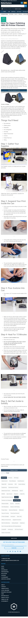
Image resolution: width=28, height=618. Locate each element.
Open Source (9, 493)
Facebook (7, 551)
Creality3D (4, 529)
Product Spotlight (5, 516)
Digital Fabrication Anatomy (7, 497)
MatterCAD (4, 484)
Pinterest (18, 551)
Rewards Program (6, 592)
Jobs (2, 593)
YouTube (20, 551)
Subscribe (14, 548)
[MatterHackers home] (6, 3)
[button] (14, 9)
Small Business (21, 480)
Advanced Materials (13, 510)
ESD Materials (15, 490)
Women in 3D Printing (14, 506)
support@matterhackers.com (10, 560)
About (3, 584)
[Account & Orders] (22, 3)
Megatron (16, 493)
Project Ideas (4, 510)
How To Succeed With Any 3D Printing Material (11, 526)
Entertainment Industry (13, 487)
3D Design (16, 477)
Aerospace (13, 516)
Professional (5, 571)
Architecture (10, 529)
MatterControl (4, 480)
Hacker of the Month (6, 532)
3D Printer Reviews (19, 529)
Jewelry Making (21, 484)
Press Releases (12, 480)
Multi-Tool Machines (6, 522)
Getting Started (15, 522)
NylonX (21, 490)
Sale (9, 11)
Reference (20, 14)
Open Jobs (19, 516)
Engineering (4, 487)
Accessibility (4, 601)
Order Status (5, 588)
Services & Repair (5, 579)
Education (17, 503)
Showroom (4, 570)
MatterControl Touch (6, 490)
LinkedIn (15, 551)
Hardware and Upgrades (7, 500)
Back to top (14, 538)
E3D (16, 484)
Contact (3, 586)
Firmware (10, 477)
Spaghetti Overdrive (17, 519)
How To (16, 14)
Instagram (13, 551)
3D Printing (11, 14)
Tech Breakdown (5, 506)
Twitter (10, 551)
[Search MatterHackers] (25, 6)
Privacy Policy (5, 597)
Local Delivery (5, 590)
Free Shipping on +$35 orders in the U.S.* (9, 0)
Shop (2, 566)
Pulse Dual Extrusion (15, 513)
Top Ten (12, 503)
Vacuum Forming (5, 513)
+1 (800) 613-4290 (5, 558)
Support (3, 575)
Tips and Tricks (17, 500)
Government (4, 577)
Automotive (10, 484)
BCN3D (3, 493)
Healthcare (22, 522)
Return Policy (5, 595)
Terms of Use (4, 599)
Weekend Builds (5, 503)
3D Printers (19, 11)
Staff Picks (13, 11)
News (2, 568)
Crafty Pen (22, 493)
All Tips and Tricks (4, 14)
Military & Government (6, 519)
